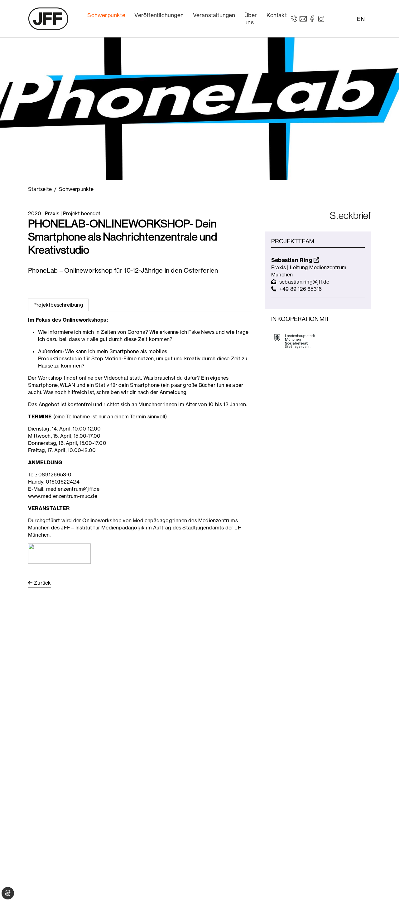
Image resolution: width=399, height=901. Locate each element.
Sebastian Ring (292, 260)
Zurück (42, 583)
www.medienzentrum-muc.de (62, 496)
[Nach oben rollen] (385, 887)
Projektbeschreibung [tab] (58, 305)
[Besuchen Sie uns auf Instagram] (321, 18)
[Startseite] (48, 18)
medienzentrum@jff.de (73, 489)
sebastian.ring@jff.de (304, 282)
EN (361, 19)
